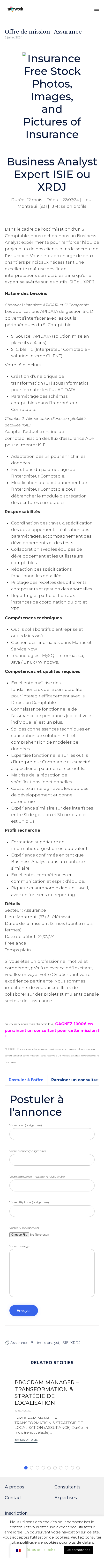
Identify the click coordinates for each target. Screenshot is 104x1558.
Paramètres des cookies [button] (36, 1549)
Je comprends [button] (78, 1550)
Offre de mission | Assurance (43, 31)
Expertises (65, 1497)
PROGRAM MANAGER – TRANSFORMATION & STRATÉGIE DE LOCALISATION (47, 1392)
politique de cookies (39, 1542)
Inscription (16, 1513)
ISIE (64, 1342)
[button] (26, 1440)
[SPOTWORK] (15, 9)
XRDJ (75, 1342)
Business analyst (44, 1342)
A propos (14, 1487)
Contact (13, 1497)
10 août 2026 (22, 1411)
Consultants (67, 1487)
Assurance (19, 1342)
